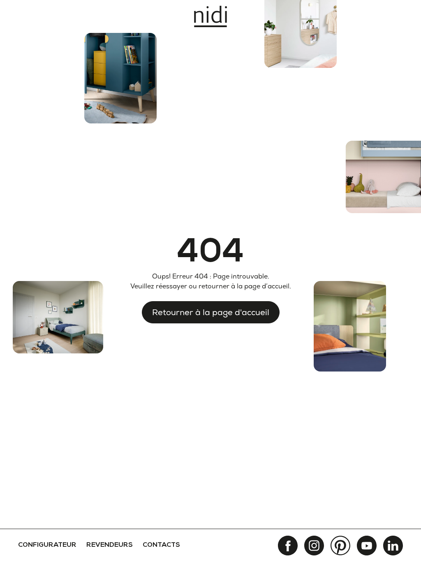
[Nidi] (210, 16)
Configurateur (47, 545)
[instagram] (314, 545)
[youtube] (367, 545)
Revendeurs (109, 545)
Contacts (161, 545)
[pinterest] (340, 545)
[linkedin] (393, 545)
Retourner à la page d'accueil (210, 312)
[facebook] (288, 545)
